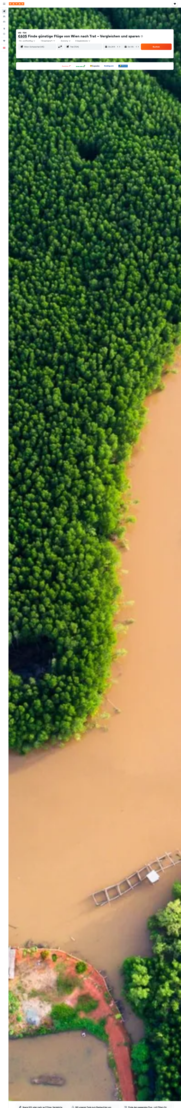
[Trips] (4, 40)
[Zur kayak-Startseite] (16, 3)
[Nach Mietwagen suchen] (4, 21)
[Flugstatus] (4, 33)
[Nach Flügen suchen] (4, 11)
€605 (22, 36)
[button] (4, 4)
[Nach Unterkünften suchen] (4, 16)
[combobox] (27, 41)
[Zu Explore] (4, 28)
